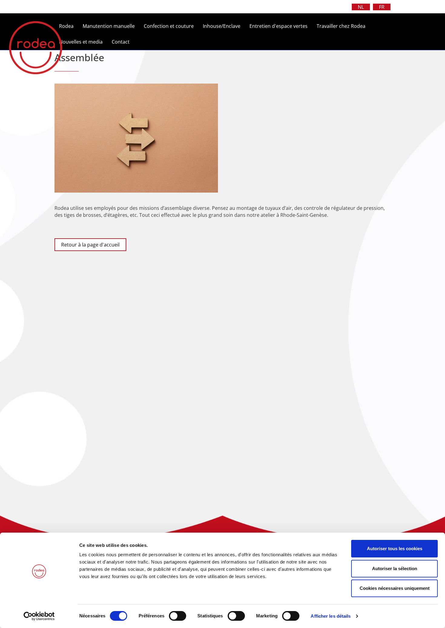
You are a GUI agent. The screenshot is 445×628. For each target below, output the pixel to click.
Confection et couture (169, 26)
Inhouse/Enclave (221, 26)
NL (361, 7)
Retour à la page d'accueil (90, 244)
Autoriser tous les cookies (394, 548)
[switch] (177, 616)
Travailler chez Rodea (341, 26)
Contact (121, 41)
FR (381, 7)
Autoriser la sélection (394, 568)
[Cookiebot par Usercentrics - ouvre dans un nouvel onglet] (39, 616)
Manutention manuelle (109, 26)
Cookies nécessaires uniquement (395, 588)
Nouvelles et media (81, 41)
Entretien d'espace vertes (278, 26)
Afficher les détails (331, 616)
